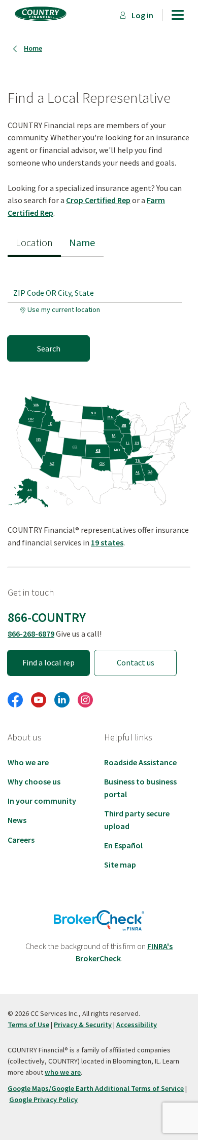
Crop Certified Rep (98, 200)
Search (48, 348)
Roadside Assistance (140, 762)
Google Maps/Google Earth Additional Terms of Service (96, 1088)
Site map (120, 864)
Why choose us (34, 781)
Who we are (28, 762)
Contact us (135, 662)
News (17, 820)
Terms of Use (28, 1024)
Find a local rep (48, 662)
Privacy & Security (83, 1024)
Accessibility (136, 1024)
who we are (63, 1072)
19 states (107, 542)
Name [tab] (82, 242)
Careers (21, 840)
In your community (42, 801)
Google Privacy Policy (43, 1099)
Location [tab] (34, 242)
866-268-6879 (31, 633)
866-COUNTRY (47, 617)
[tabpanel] (99, 309)
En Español (123, 845)
